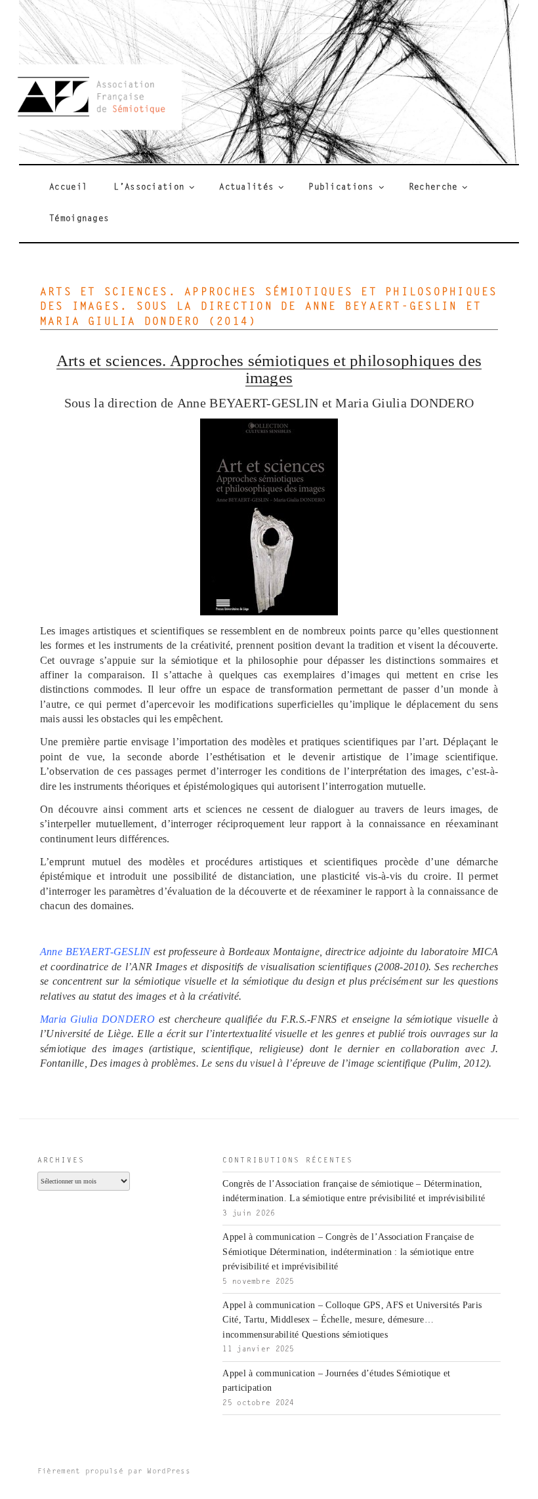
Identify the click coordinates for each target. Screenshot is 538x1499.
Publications (340, 188)
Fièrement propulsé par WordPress (113, 1471)
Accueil (68, 188)
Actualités (246, 188)
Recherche (433, 188)
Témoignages (79, 219)
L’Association (149, 188)
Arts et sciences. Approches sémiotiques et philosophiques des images (269, 369)
